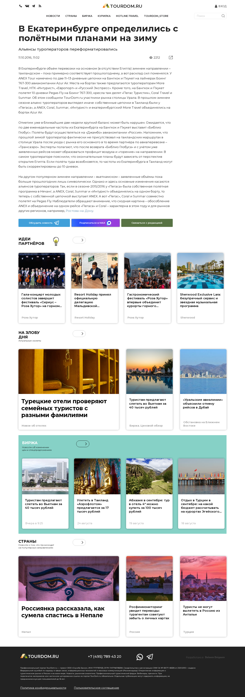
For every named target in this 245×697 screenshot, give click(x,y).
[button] (76, 240)
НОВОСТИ (53, 16)
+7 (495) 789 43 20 (104, 656)
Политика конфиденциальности (43, 687)
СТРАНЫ (71, 16)
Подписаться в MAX (92, 222)
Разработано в (205, 657)
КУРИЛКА (104, 16)
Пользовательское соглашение (96, 687)
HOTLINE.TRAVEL (127, 16)
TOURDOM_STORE (156, 16)
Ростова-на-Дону (79, 211)
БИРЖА (87, 16)
